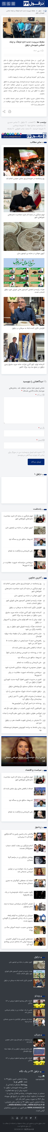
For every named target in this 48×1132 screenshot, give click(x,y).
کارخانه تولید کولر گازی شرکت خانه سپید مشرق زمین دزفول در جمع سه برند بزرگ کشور (24, 365)
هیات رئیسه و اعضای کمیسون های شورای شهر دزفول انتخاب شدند (24, 291)
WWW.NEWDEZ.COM (17, 1104)
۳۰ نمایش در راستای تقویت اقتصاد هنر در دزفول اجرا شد (23, 721)
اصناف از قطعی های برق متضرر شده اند (26, 647)
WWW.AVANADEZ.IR (36, 1107)
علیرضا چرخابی (18, 125)
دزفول (40, 11)
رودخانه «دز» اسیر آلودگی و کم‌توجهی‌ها (26, 703)
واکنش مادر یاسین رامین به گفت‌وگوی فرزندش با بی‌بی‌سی (18, 835)
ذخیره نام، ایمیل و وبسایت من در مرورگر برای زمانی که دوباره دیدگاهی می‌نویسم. (26, 454)
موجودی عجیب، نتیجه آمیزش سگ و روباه (19, 928)
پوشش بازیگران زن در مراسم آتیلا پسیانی (20, 858)
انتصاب (31, 122)
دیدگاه (38, 394)
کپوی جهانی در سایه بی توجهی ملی (30, 253)
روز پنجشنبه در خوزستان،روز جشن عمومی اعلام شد (25, 178)
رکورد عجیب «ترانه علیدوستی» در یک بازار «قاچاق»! (19, 893)
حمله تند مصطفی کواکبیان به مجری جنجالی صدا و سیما (19, 882)
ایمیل (39, 440)
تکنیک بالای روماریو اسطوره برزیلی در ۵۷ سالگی (19, 1002)
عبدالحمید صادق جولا (35, 125)
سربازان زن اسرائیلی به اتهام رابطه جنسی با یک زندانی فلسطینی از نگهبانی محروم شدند (18, 918)
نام (40, 428)
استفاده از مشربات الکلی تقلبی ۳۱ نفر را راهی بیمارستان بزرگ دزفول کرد (24, 698)
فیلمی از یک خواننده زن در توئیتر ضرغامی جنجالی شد (20, 870)
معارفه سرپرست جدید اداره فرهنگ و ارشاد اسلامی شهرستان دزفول (26, 43)
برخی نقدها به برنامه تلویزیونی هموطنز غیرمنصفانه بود (22, 729)
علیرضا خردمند (38, 129)
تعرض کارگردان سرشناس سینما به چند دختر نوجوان (18, 905)
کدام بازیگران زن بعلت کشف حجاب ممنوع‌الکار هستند (19, 847)
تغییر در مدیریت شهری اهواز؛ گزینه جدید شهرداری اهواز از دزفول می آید (22, 681)
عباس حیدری (12, 122)
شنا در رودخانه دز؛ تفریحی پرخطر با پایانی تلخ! (23, 652)
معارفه (9, 129)
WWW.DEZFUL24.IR (36, 1104)
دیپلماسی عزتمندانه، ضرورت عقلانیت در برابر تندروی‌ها (18, 564)
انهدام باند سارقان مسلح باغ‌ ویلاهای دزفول (25, 686)
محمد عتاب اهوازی (22, 129)
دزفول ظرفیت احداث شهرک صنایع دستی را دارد (23, 691)
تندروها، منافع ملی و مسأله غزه (21, 539)
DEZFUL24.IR (29, 1129)
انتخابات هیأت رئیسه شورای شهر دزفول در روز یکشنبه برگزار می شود (24, 628)
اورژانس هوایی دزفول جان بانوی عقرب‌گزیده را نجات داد (22, 714)
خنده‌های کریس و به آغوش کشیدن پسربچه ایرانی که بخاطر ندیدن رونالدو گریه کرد (18, 941)
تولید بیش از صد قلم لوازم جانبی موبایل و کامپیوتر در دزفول (22, 621)
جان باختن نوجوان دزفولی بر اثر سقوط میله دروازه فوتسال (23, 635)
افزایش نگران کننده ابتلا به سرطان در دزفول (28, 328)
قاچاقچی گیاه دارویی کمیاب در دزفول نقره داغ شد (22, 708)
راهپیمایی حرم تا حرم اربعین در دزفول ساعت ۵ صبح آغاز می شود (23, 642)
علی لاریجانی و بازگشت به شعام (20, 550)
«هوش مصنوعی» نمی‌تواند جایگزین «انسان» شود (23, 667)
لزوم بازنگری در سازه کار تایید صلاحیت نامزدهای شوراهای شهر (26, 216)
